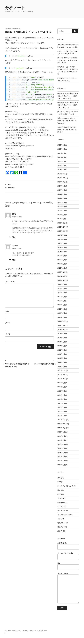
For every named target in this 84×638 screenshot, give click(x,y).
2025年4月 (61, 157)
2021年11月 (61, 325)
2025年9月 (61, 145)
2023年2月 (61, 264)
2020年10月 (61, 379)
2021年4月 (61, 354)
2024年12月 (61, 174)
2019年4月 (61, 452)
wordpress (61, 502)
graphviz (11, 187)
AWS (59, 478)
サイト (7, 334)
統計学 (59, 531)
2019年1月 (61, 465)
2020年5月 (61, 399)
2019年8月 (61, 436)
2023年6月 (61, 247)
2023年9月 (61, 235)
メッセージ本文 (62, 573)
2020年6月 (61, 395)
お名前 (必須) (62, 543)
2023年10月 (61, 231)
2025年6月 (61, 149)
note (31, 630)
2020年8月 (61, 387)
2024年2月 (61, 215)
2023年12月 (61, 223)
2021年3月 (61, 358)
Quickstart (23, 72)
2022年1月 (61, 317)
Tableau (60, 498)
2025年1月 (61, 169)
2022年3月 (61, 309)
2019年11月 (61, 424)
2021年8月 (61, 338)
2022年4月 (61, 305)
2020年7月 (61, 391)
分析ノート (15, 7)
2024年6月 (61, 198)
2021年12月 (61, 321)
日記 (58, 519)
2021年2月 (61, 362)
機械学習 (60, 527)
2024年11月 (61, 178)
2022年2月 (61, 313)
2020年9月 (61, 383)
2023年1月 (61, 268)
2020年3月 (61, 407)
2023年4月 (61, 256)
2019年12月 (61, 420)
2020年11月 (61, 374)
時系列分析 (61, 523)
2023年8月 (61, 239)
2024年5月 (61, 202)
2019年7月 (61, 440)
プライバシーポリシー (12, 630)
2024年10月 (61, 182)
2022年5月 (61, 301)
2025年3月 (61, 161)
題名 (58, 563)
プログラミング (62, 515)
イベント (60, 506)
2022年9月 (61, 284)
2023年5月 (61, 251)
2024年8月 (61, 190)
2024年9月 (61, 186)
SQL (58, 494)
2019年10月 (61, 428)
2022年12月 (61, 272)
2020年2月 (61, 411)
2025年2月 (61, 165)
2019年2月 (61, 461)
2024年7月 (61, 194)
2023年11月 (61, 227)
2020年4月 (61, 403)
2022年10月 (61, 280)
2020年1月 (61, 415)
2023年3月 (61, 260)
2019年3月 (61, 457)
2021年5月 (61, 350)
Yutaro (18, 28)
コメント (9, 281)
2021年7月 (61, 342)
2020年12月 (61, 370)
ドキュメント (24, 48)
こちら (27, 60)
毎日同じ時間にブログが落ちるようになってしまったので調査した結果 (67, 60)
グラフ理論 (61, 510)
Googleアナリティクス (65, 486)
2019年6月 (61, 444)
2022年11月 (61, 276)
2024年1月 (61, 219)
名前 (7, 311)
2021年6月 (61, 346)
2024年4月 (61, 206)
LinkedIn (25, 630)
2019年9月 (61, 432)
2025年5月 (61, 153)
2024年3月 (61, 210)
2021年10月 (61, 329)
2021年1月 (61, 366)
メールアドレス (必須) (65, 553)
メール (7, 323)
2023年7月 (61, 243)
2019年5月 (61, 448)
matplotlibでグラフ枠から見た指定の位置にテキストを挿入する (67, 96)
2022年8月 (61, 288)
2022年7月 (61, 292)
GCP (59, 482)
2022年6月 (61, 297)
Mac (9, 184)
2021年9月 (61, 333)
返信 (13, 237)
